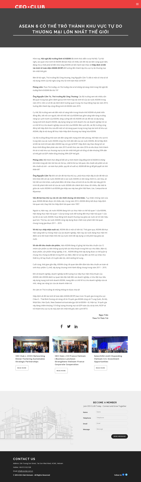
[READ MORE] (22, 370)
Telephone (87, 418)
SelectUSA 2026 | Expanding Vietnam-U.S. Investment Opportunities (108, 359)
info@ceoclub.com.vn (25, 471)
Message (86, 429)
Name (85, 412)
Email (85, 424)
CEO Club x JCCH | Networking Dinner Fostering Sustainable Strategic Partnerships (30, 359)
